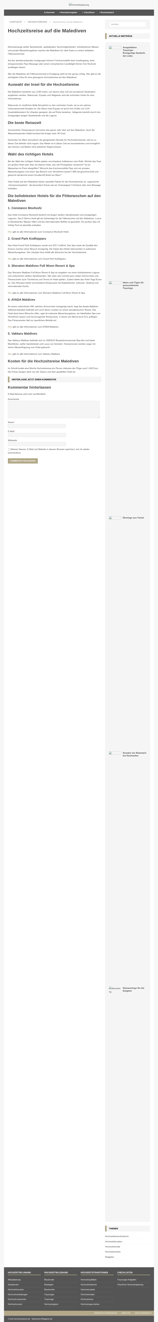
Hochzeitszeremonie (17, 1299)
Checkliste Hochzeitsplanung (130, 1284)
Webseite (12, 440)
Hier (10, 232)
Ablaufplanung (14, 1280)
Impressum (36, 1319)
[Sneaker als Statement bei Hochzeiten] (115, 867)
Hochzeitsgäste (51, 1304)
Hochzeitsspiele (88, 1289)
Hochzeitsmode (112, 1246)
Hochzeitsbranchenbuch (117, 1236)
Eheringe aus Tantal (133, 517)
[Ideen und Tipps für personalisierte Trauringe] (115, 396)
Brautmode (49, 1280)
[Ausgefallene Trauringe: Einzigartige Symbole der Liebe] (115, 161)
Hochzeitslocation (113, 1241)
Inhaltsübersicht (143, 1313)
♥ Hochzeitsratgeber (68, 12)
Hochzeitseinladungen (17, 1294)
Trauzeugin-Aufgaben (126, 1280)
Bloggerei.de (47, 1319)
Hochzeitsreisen (113, 1251)
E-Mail (11, 431)
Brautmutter (49, 1289)
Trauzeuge (49, 1299)
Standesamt (13, 1284)
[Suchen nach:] (127, 24)
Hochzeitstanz (87, 1299)
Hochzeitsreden (88, 1294)
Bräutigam (48, 1284)
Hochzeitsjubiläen (88, 1280)
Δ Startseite (49, 12)
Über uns (126, 1313)
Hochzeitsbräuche (89, 1284)
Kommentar (13, 399)
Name (11, 422)
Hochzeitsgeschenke (90, 1304)
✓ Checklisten (88, 12)
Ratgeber (109, 1257)
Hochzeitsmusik (15, 1304)
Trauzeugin (49, 1294)
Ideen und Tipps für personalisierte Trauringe (133, 285)
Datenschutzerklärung (105, 1313)
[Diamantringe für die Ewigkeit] (115, 1102)
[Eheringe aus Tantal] (115, 632)
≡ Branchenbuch (106, 12)
